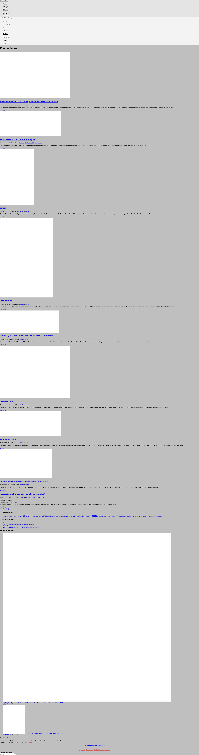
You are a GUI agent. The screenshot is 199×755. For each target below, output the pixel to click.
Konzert (93, 516)
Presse (119, 516)
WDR (153, 516)
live (111, 516)
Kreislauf (104, 516)
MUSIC (5, 7)
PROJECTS (6, 6)
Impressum (82, 750)
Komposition (86, 516)
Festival (39, 516)
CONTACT (6, 15)
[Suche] (15, 754)
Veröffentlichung (146, 516)
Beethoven (9, 516)
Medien (115, 516)
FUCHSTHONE (29, 105)
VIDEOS (5, 9)
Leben (109, 516)
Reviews (27, 497)
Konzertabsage (99, 516)
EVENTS (5, 10)
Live (36, 143)
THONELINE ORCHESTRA (38, 497)
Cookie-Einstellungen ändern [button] (102, 750)
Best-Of (12, 516)
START (5, 3)
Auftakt (5, 516)
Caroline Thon (4, 1)
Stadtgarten (129, 516)
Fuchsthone (46, 516)
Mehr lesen (3, 110)
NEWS (5, 5)
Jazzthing (70, 516)
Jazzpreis (66, 516)
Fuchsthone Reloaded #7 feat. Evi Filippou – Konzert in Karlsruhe (21, 527)
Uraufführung (140, 516)
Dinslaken (29, 516)
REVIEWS (6, 12)
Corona (23, 516)
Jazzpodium (62, 516)
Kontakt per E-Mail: (94, 745)
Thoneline (135, 516)
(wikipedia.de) (29, 742)
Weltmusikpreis (160, 516)
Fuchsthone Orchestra (55, 516)
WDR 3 (155, 516)
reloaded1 (124, 516)
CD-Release (17, 516)
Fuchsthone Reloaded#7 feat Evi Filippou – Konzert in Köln (19, 524)
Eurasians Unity (35, 516)
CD (14, 516)
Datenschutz (89, 750)
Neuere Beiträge (5, 509)
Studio (41, 105)
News (36, 105)
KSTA (107, 516)
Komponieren (78, 516)
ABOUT (5, 13)
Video (150, 516)
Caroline (21, 105)
